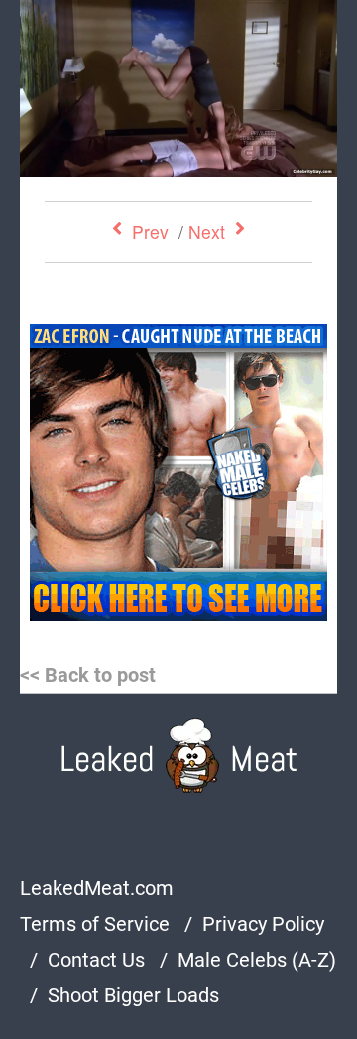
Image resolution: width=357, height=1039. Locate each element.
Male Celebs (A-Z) (257, 960)
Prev (150, 231)
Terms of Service (95, 924)
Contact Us (96, 960)
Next (206, 231)
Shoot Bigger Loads (133, 995)
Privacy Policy (263, 924)
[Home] (179, 756)
